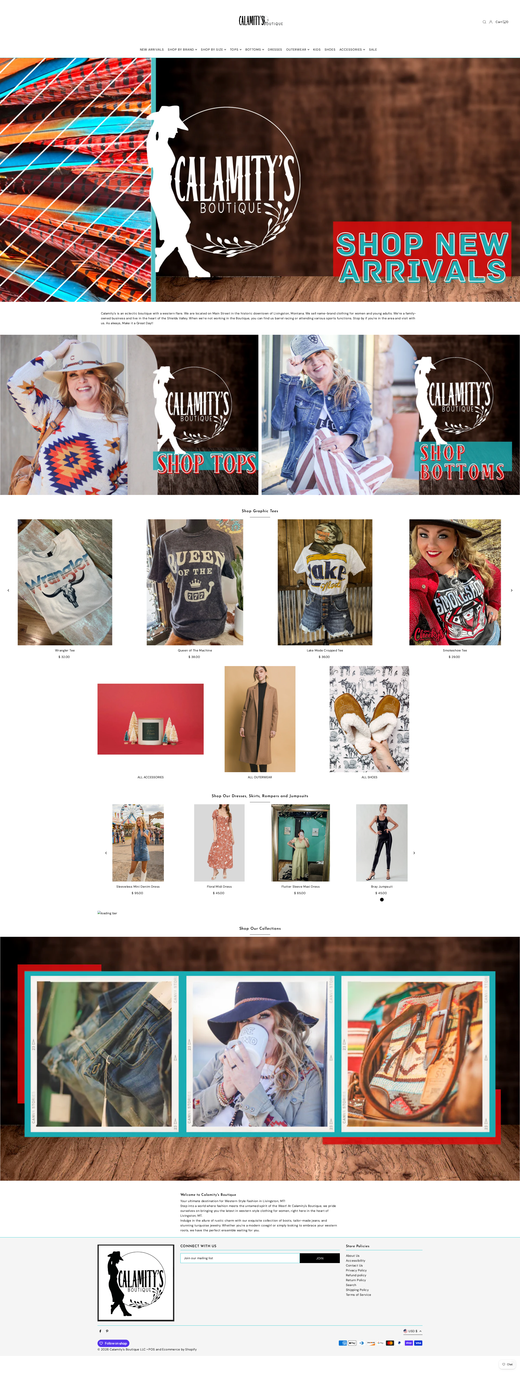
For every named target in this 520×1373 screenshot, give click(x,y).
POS (151, 1349)
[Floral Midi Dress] (219, 843)
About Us (353, 1256)
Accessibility (355, 1261)
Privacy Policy (356, 1270)
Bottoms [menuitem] (253, 50)
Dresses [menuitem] (275, 50)
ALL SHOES (369, 777)
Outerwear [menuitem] (296, 50)
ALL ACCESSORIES (151, 777)
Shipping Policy (357, 1290)
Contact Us (354, 1265)
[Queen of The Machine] (195, 582)
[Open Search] (484, 22)
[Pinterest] (107, 1331)
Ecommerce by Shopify (179, 1349)
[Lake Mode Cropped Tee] (325, 582)
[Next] (511, 590)
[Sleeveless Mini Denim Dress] (138, 843)
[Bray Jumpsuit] (381, 843)
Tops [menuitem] (234, 50)
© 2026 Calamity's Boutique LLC (122, 1349)
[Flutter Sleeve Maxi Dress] (300, 843)
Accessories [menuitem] (350, 50)
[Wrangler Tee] (65, 582)
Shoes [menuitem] (330, 50)
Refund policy (356, 1275)
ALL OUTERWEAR (260, 777)
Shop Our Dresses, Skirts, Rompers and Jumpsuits (260, 796)
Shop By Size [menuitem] (212, 50)
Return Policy (356, 1280)
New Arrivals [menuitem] (152, 50)
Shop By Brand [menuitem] (181, 50)
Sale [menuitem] (373, 50)
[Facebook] (100, 1331)
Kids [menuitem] (317, 50)
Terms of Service (358, 1295)
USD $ (412, 1331)
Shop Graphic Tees (260, 511)
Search (351, 1285)
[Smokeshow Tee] (455, 582)
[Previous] (8, 590)
